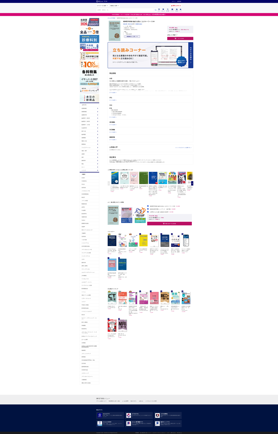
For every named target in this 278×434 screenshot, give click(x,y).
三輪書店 (84, 233)
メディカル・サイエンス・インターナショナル (89, 332)
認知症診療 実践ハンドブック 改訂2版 (160, 209)
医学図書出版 (85, 288)
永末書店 (84, 342)
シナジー (84, 301)
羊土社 (83, 184)
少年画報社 (84, 275)
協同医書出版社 (85, 366)
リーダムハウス (85, 278)
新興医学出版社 (85, 223)
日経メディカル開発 (86, 295)
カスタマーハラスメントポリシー (159, 432)
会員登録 (179, 1)
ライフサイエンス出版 (87, 285)
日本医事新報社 (85, 194)
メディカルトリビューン (87, 376)
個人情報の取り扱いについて (145, 432)
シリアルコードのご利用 (151, 401)
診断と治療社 (85, 265)
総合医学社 (84, 213)
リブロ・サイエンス (86, 298)
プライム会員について (101, 401)
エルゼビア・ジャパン (87, 282)
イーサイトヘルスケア (87, 311)
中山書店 (84, 210)
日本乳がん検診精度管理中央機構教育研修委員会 (89, 346)
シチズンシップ (85, 373)
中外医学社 (84, 181)
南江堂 (83, 314)
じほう (83, 259)
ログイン (174, 1)
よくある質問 (125, 401)
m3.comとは (179, 432)
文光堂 (83, 177)
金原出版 (84, 187)
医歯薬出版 (84, 203)
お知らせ (141, 401)
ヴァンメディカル (86, 269)
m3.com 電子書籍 (111, 18)
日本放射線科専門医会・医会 (88, 360)
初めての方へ (134, 401)
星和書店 (84, 356)
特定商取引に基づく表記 (114, 401)
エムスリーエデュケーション (88, 272)
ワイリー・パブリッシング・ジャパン (89, 318)
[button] (192, 183)
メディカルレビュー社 (87, 249)
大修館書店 (84, 379)
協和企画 (84, 262)
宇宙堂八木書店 (85, 304)
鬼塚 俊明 (125, 23)
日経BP (83, 226)
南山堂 (83, 197)
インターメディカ (86, 256)
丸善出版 (84, 236)
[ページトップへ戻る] (274, 431)
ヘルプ (168, 432)
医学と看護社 (85, 322)
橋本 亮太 (130, 23)
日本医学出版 (85, 369)
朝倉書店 (84, 350)
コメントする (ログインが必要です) (183, 147)
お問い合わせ (173, 432)
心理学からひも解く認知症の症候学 (159, 212)
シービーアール (85, 243)
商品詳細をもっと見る (131, 36)
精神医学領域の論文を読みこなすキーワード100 (162, 206)
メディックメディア (86, 353)
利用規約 (137, 432)
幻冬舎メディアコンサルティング (89, 336)
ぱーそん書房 (85, 339)
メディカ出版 (85, 200)
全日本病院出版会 (86, 246)
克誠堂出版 (84, 216)
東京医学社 (84, 328)
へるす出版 (84, 239)
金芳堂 (83, 207)
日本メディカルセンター (87, 230)
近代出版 (84, 363)
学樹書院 (84, 325)
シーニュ (84, 291)
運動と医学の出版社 (86, 383)
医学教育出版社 (85, 308)
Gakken (83, 220)
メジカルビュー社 (86, 190)
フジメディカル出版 (86, 252)
